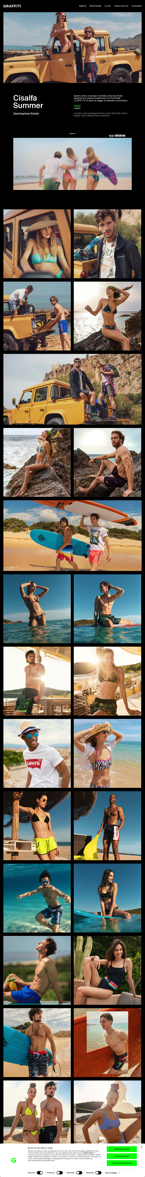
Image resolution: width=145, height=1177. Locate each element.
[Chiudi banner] (141, 1147)
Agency (82, 6)
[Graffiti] (12, 6)
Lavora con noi (121, 6)
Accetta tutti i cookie (122, 1149)
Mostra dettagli (111, 1173)
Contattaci (137, 6)
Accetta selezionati (122, 1156)
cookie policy (88, 1153)
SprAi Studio (95, 6)
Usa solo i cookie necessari (122, 1163)
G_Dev (108, 6)
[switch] (60, 1172)
